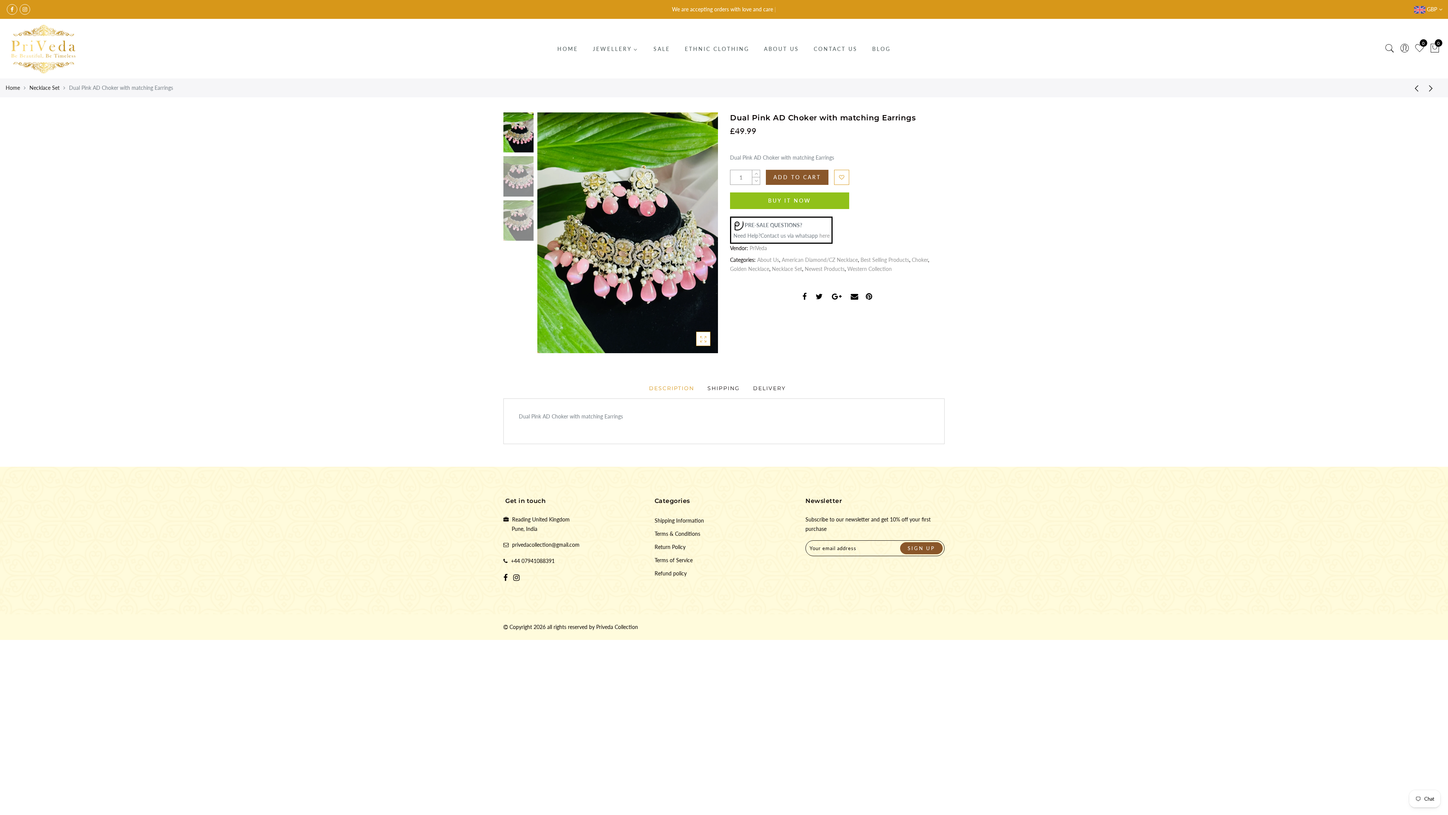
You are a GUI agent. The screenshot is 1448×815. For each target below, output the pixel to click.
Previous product (1414, 87)
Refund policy (671, 573)
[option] (627, 233)
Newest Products (825, 269)
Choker (920, 260)
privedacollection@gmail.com (546, 544)
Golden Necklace (749, 269)
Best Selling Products (885, 260)
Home (13, 88)
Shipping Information (679, 520)
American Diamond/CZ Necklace (820, 260)
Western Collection (869, 269)
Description (671, 388)
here (824, 235)
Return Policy (670, 547)
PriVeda (758, 248)
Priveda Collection (617, 627)
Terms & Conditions (677, 534)
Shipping (723, 388)
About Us (768, 260)
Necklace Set (44, 88)
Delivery (769, 388)
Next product (1432, 87)
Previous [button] (551, 237)
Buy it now (789, 200)
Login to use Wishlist (841, 177)
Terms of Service (674, 560)
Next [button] (694, 237)
